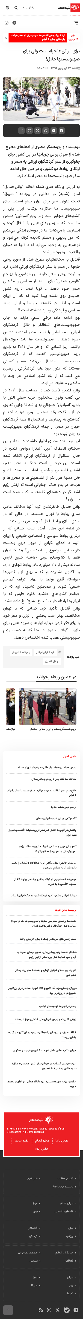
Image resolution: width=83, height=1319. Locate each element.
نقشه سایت (22, 1141)
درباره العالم (42, 1141)
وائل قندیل (51, 661)
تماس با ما (62, 1141)
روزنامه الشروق (21, 653)
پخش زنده (41, 1149)
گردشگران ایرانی (45, 653)
